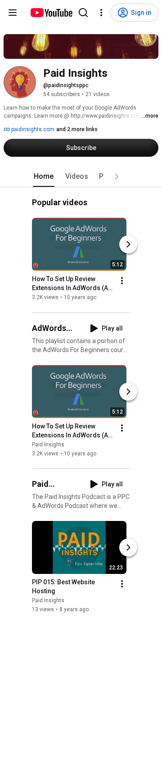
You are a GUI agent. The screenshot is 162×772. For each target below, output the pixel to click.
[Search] (83, 12)
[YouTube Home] (51, 12)
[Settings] (101, 12)
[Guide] (12, 12)
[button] (116, 176)
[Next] (128, 245)
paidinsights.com (32, 129)
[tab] (43, 176)
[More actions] (122, 281)
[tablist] (81, 176)
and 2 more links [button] (77, 129)
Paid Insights (48, 444)
